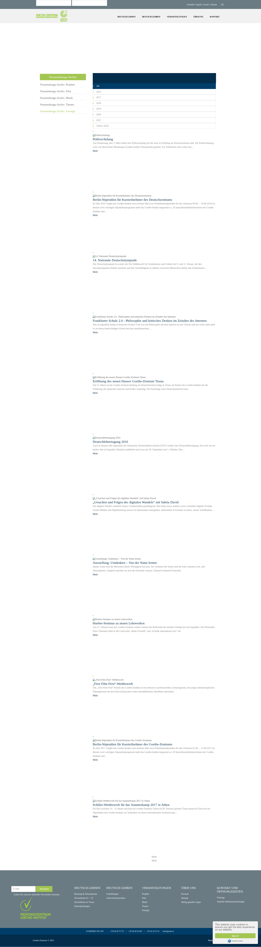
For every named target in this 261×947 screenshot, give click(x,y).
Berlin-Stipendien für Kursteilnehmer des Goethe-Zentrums (132, 744)
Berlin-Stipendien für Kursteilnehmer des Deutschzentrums (132, 200)
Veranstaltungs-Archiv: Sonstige (57, 111)
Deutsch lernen (126, 17)
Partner (214, 4)
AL (222, 4)
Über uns (198, 17)
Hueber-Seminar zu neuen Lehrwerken (119, 623)
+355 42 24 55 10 (153, 931)
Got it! (235, 936)
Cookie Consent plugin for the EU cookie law (235, 941)
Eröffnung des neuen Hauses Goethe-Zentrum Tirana (128, 381)
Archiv (206, 4)
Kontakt (215, 17)
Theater (145, 906)
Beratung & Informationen (85, 894)
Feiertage (221, 897)
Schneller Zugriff (194, 4)
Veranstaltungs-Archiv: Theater (57, 104)
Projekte (20, 22)
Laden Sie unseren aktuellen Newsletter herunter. (36, 894)
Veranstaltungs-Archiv (63, 77)
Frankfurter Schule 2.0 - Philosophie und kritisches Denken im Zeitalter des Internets (150, 321)
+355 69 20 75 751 (117, 931)
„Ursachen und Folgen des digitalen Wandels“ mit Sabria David (136, 502)
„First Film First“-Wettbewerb (113, 684)
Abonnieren (44, 889)
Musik (144, 902)
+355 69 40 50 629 (135, 931)
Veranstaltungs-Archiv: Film (88, 16)
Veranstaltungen (177, 17)
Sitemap (184, 898)
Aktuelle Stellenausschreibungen (231, 902)
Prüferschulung (103, 139)
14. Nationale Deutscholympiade (115, 260)
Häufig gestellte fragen (191, 902)
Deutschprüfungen (82, 906)
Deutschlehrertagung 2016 (110, 442)
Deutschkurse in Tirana (84, 902)
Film (144, 898)
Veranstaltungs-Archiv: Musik (89, 20)
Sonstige (145, 910)
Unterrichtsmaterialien (115, 898)
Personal (184, 894)
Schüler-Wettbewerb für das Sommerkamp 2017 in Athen (131, 805)
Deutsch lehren (151, 17)
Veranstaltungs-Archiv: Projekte (90, 12)
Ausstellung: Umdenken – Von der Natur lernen (125, 563)
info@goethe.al (168, 931)
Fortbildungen (112, 894)
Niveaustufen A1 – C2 (83, 898)
